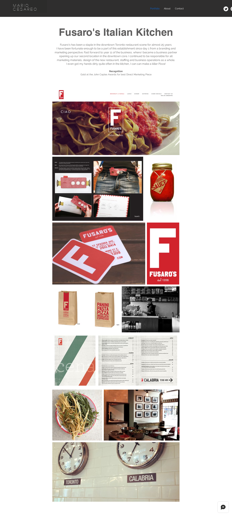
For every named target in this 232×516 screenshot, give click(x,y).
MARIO (21, 5)
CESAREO (25, 9)
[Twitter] (226, 8)
